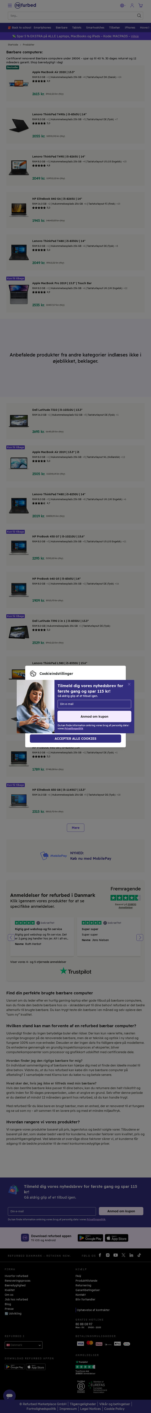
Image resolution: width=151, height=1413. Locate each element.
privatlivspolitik (41, 710)
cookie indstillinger (73, 706)
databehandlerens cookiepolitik (81, 710)
